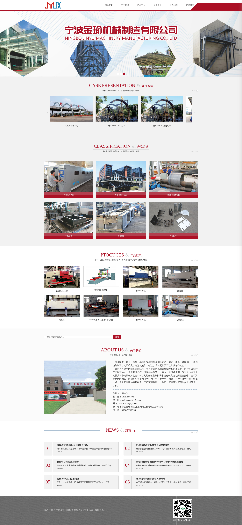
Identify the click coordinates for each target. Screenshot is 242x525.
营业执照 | (89, 510)
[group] (71, 111)
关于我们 (125, 5)
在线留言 (190, 5)
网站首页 (109, 5)
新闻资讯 (157, 5)
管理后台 (99, 510)
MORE (193, 91)
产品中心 (141, 5)
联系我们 (174, 5)
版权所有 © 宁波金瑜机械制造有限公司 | (64, 510)
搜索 (117, 337)
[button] (118, 74)
